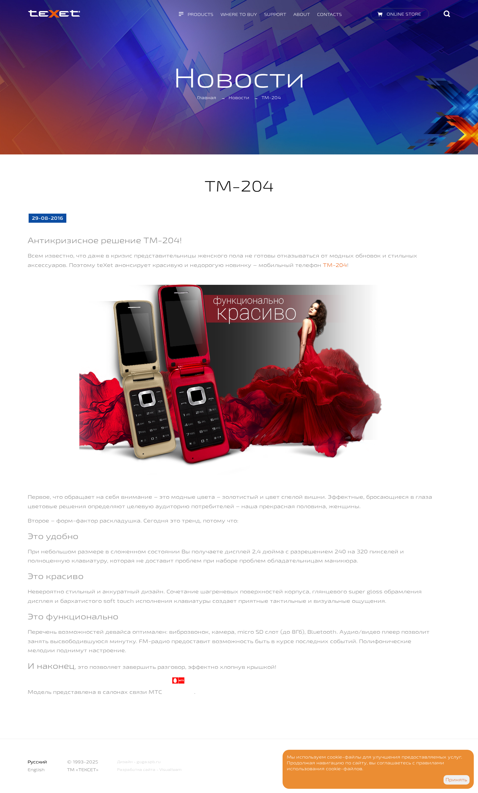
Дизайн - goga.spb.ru (139, 762)
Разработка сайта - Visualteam (149, 769)
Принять (456, 779)
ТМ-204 (335, 265)
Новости (239, 97)
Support (275, 14)
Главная (206, 97)
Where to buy (238, 14)
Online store (404, 14)
